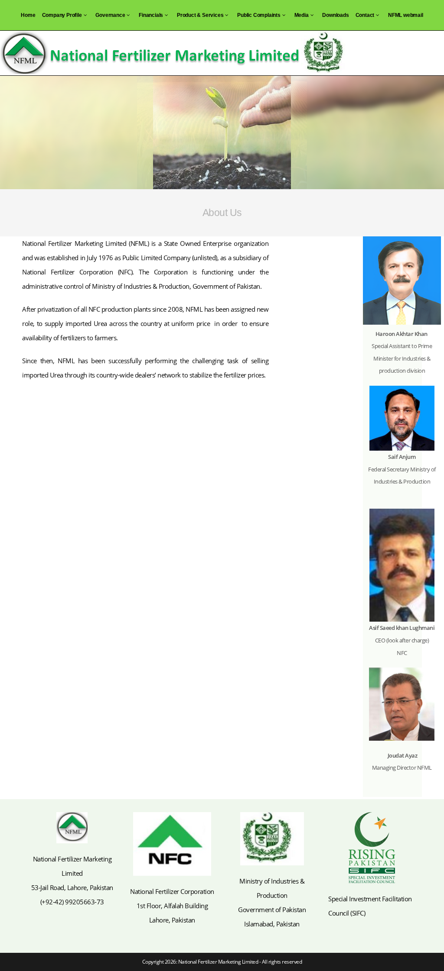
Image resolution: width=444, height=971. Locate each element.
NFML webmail (405, 15)
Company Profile (62, 15)
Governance (110, 15)
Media (301, 15)
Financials (151, 15)
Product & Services (200, 15)
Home (28, 15)
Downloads (335, 15)
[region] (222, 132)
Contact (365, 15)
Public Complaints (259, 15)
